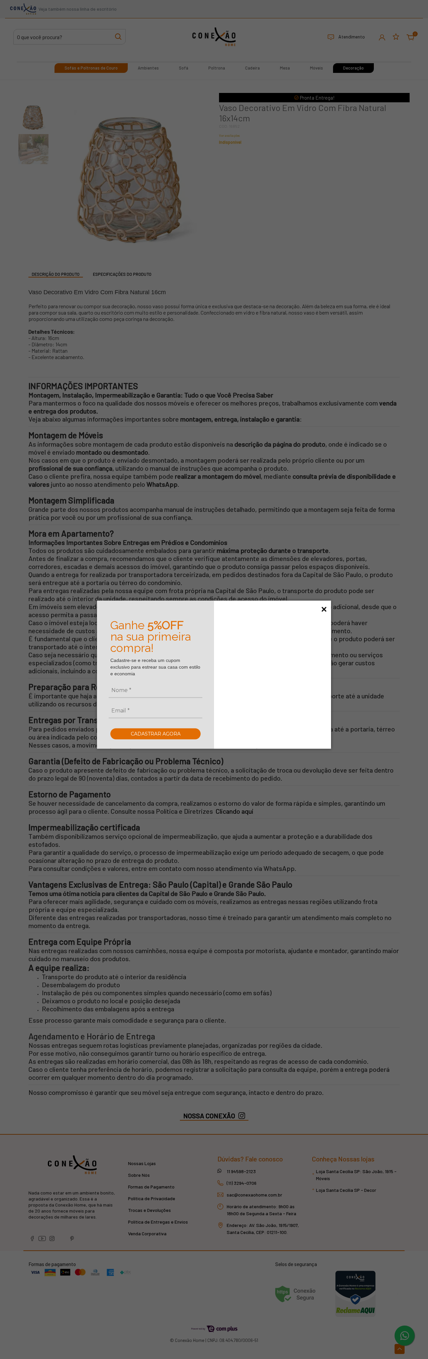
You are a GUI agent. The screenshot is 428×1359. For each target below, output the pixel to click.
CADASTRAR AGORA (156, 733)
